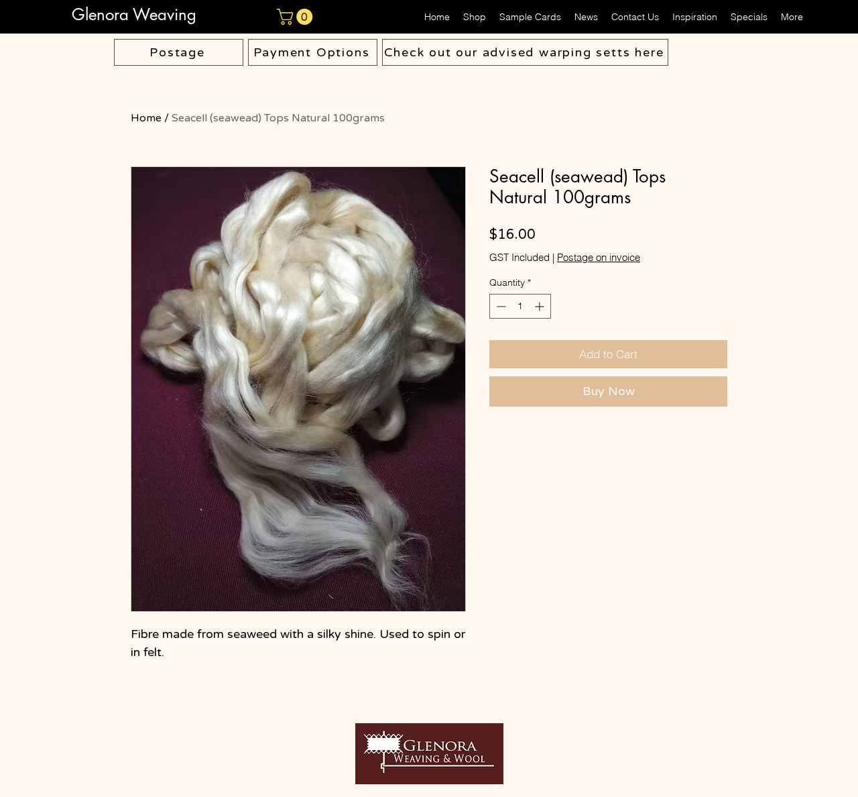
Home (146, 118)
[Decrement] (499, 306)
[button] (296, 17)
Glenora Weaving (136, 14)
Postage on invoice (598, 258)
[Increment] (540, 306)
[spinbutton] (520, 306)
